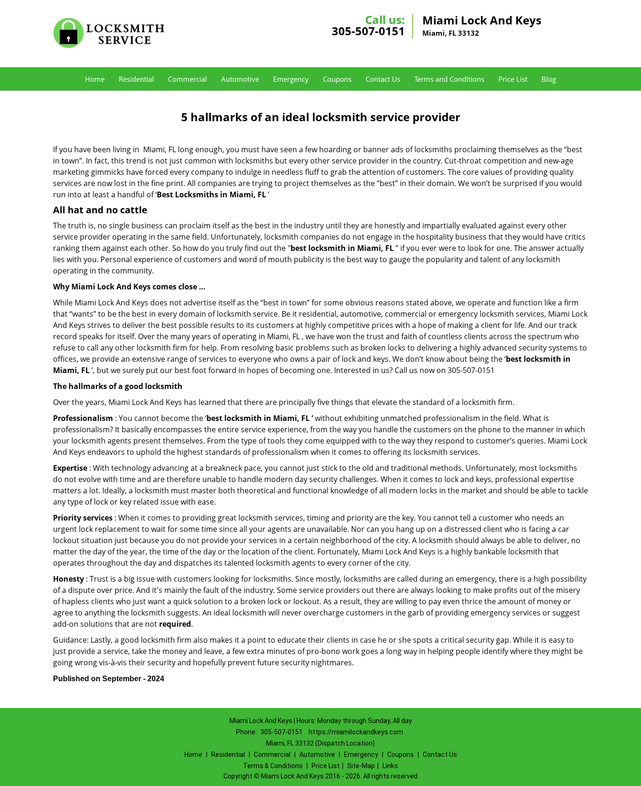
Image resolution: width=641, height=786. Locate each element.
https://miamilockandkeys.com (356, 732)
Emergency (291, 79)
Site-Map (361, 766)
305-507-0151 (368, 31)
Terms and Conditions (449, 79)
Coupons (337, 79)
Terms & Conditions (273, 766)
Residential (136, 79)
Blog (549, 79)
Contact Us (383, 79)
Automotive (240, 79)
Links (390, 766)
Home (95, 79)
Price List (512, 79)
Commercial (187, 79)
